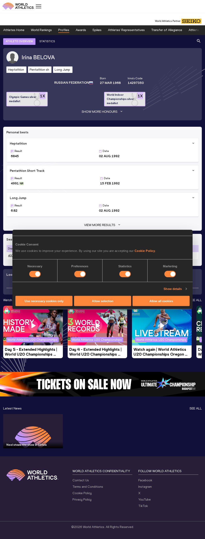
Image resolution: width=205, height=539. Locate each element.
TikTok (143, 506)
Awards (81, 30)
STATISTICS (47, 41)
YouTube (144, 499)
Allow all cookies (161, 301)
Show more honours (100, 112)
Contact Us (80, 480)
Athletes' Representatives (126, 30)
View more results (99, 225)
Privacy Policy (81, 499)
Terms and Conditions (87, 487)
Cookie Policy (145, 250)
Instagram (145, 487)
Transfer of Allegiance (166, 30)
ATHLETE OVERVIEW (19, 41)
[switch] (80, 274)
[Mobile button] (38, 6)
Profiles (63, 30)
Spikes (96, 30)
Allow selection (102, 301)
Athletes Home (13, 30)
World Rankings (41, 30)
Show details (173, 289)
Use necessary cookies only (44, 301)
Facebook (145, 480)
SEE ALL (196, 300)
